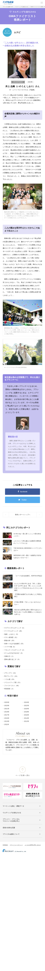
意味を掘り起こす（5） (12, 659)
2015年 (6, 718)
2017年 (30, 82)
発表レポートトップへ (22, 514)
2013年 (6, 721)
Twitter (24, 500)
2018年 (26, 712)
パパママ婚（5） (10, 647)
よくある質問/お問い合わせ (33, 845)
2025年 (6, 702)
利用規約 (5, 845)
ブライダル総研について (11, 834)
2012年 (26, 721)
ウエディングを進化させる (21, 6)
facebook (23, 492)
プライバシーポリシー (16, 845)
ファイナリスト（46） (12, 685)
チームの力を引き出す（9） (13, 653)
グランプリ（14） (10, 673)
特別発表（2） (9, 689)
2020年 (26, 709)
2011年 (6, 724)
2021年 (6, 709)
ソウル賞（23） (9, 679)
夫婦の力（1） (9, 656)
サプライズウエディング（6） (14, 628)
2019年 (6, 712)
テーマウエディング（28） (13, 631)
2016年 (26, 715)
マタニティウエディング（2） (14, 650)
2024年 (26, 702)
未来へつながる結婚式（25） (14, 643)
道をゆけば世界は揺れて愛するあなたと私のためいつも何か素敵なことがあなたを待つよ (28, 612)
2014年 (26, 718)
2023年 (6, 705)
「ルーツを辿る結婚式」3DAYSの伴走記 (28, 576)
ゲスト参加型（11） (11, 637)
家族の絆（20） (9, 640)
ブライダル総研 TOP (8, 6)
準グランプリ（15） (11, 676)
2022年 (26, 705)
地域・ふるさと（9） (11, 634)
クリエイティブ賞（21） (12, 682)
